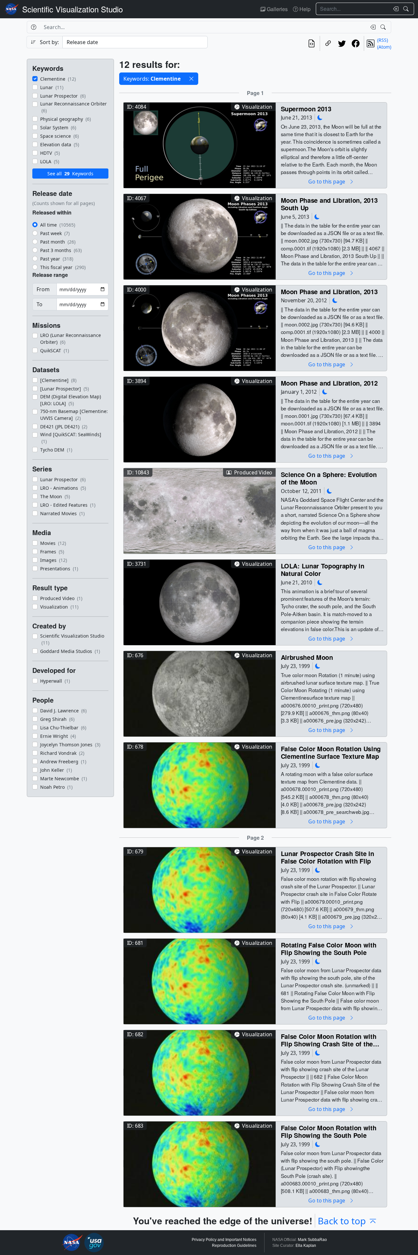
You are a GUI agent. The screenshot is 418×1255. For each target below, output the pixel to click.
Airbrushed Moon (307, 657)
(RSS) (382, 40)
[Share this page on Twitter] (341, 43)
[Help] (33, 27)
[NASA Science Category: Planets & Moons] (320, 117)
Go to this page (327, 181)
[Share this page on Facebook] (355, 43)
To (39, 304)
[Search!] (406, 9)
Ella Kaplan (306, 1245)
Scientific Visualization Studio (72, 9)
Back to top (342, 1221)
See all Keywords (70, 173)
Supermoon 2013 (306, 108)
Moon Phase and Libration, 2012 (329, 383)
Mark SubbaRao (312, 1239)
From (43, 289)
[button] (191, 78)
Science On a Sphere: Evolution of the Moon (329, 478)
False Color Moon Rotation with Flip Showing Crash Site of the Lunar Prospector (329, 1040)
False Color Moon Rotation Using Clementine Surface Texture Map (331, 752)
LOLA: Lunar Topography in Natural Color (322, 569)
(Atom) (384, 47)
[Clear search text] (394, 9)
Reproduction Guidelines (234, 1245)
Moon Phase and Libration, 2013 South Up (329, 204)
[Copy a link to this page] (328, 43)
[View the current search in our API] (311, 43)
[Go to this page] (199, 144)
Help (304, 9)
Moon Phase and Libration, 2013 (329, 291)
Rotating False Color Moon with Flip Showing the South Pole (329, 948)
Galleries (276, 9)
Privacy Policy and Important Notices (224, 1239)
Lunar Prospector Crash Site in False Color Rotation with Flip (327, 857)
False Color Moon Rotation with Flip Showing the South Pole (329, 1131)
